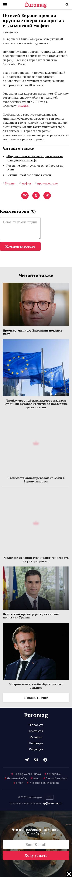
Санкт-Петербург (55, 778)
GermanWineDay (16, 778)
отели (18, 782)
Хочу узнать (36, 855)
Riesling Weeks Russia (26, 774)
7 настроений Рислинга (43, 782)
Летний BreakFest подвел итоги (28, 175)
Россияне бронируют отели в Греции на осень (34, 167)
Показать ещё (36, 697)
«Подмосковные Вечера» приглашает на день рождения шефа (34, 158)
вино (35, 778)
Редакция (36, 749)
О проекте (36, 725)
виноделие (52, 774)
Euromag (36, 4)
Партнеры (36, 743)
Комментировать (20, 246)
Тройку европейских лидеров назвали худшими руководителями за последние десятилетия (36, 403)
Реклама (36, 737)
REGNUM (23, 106)
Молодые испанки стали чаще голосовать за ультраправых (36, 559)
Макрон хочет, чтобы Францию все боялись (36, 685)
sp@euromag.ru (52, 803)
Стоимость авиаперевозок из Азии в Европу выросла (36, 479)
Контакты (36, 731)
